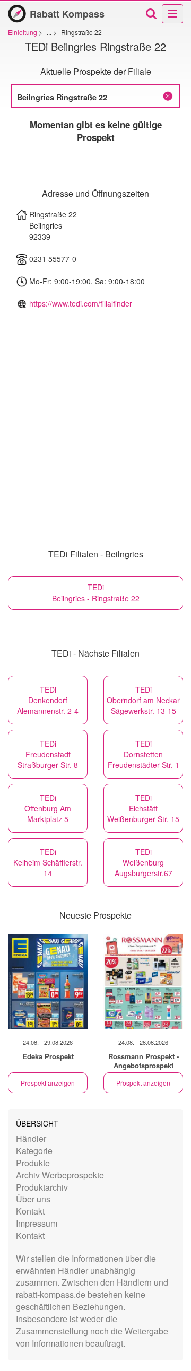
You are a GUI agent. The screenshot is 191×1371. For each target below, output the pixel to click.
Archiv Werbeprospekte (60, 1175)
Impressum (36, 1223)
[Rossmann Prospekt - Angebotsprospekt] (143, 981)
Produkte (33, 1163)
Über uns (33, 1199)
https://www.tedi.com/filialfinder (80, 303)
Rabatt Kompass (67, 14)
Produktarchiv (42, 1187)
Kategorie (34, 1151)
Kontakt (30, 1211)
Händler (31, 1138)
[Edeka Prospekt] (48, 981)
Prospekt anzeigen (48, 1082)
